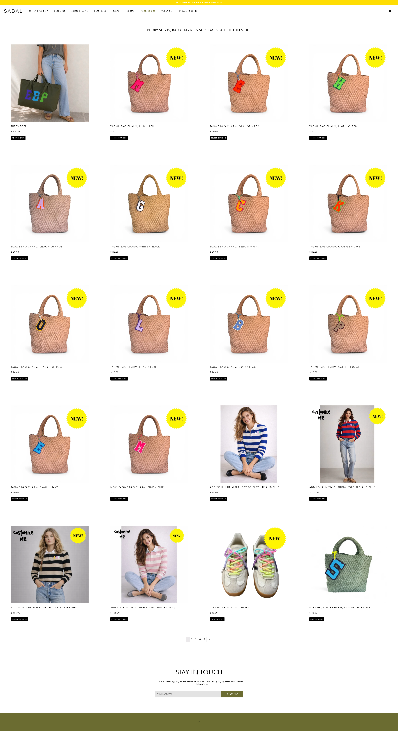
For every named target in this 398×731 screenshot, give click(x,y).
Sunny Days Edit (38, 11)
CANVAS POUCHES (188, 11)
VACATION (167, 11)
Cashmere (59, 11)
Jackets (130, 11)
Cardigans (100, 11)
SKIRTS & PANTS (80, 11)
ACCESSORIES (148, 11)
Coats (116, 11)
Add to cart (18, 138)
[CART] (390, 10)
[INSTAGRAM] (199, 722)
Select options (119, 138)
